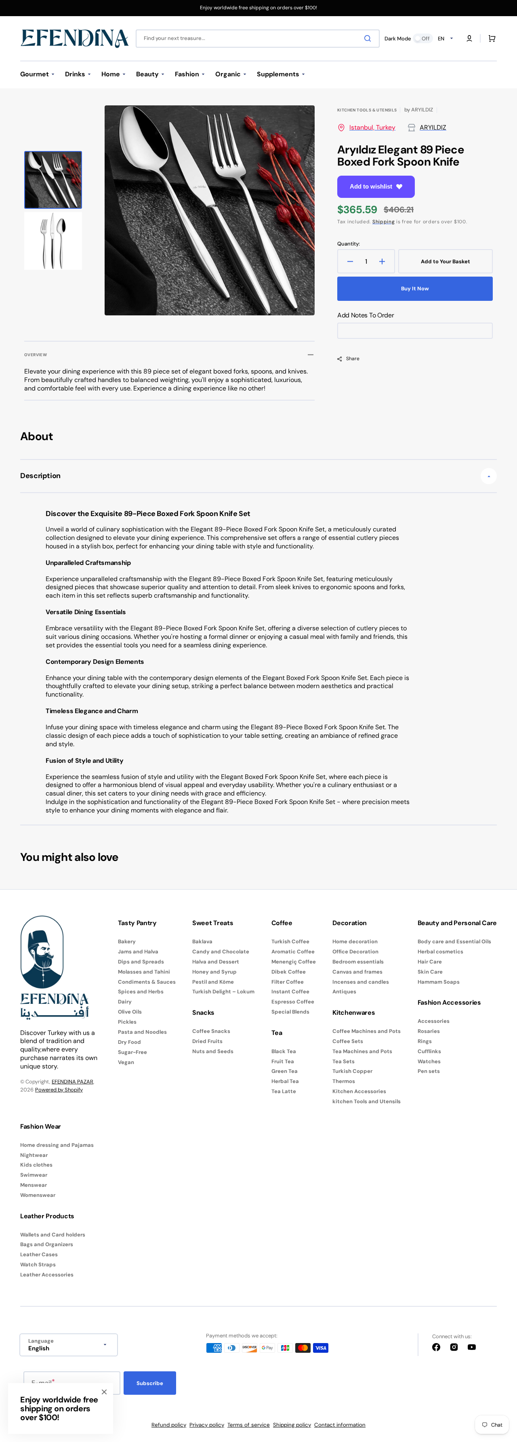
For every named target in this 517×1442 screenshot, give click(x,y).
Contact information (340, 1424)
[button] (469, 38)
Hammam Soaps (439, 981)
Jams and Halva (138, 951)
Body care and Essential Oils (454, 941)
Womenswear (37, 1195)
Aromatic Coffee (293, 951)
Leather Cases (39, 1254)
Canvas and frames (357, 971)
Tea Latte (283, 1091)
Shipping (383, 221)
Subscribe (150, 1383)
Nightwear (34, 1155)
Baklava (202, 941)
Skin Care (430, 971)
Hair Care (430, 961)
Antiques (344, 991)
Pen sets (429, 1071)
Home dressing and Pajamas (57, 1145)
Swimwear (33, 1174)
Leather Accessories (47, 1274)
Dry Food (129, 1042)
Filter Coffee (287, 981)
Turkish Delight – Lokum (223, 991)
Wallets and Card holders (52, 1235)
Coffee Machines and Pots (366, 1031)
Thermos (343, 1081)
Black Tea (283, 1051)
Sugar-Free (132, 1052)
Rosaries (429, 1031)
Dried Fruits (207, 1041)
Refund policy (168, 1424)
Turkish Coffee (290, 941)
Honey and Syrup (214, 971)
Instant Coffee (290, 991)
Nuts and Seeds (212, 1051)
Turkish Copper (352, 1071)
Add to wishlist (371, 186)
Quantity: (348, 244)
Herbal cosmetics (440, 951)
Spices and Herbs (141, 991)
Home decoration (355, 941)
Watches (429, 1061)
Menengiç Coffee (293, 961)
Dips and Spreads (141, 961)
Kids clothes (36, 1164)
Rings (425, 1041)
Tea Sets (343, 1061)
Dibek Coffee (288, 971)
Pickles (127, 1021)
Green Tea (284, 1071)
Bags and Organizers (46, 1244)
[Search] (369, 38)
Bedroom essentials (358, 961)
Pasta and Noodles (142, 1032)
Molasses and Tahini (144, 971)
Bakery (127, 941)
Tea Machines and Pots (362, 1051)
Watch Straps (38, 1264)
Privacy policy (206, 1424)
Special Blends (290, 1011)
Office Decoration (355, 951)
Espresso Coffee (292, 1001)
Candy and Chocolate (220, 951)
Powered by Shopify (59, 1089)
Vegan (126, 1062)
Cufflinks (429, 1051)
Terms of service (248, 1424)
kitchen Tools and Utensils (366, 1101)
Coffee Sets (347, 1041)
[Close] (104, 1392)
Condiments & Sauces (147, 981)
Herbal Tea (285, 1081)
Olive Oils (130, 1011)
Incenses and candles (360, 981)
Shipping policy (292, 1424)
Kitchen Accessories (359, 1091)
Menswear (33, 1185)
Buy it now (415, 288)
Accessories (434, 1021)
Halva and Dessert (215, 961)
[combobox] (258, 38)
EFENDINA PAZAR (72, 1081)
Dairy (125, 1001)
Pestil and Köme (213, 981)
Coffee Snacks (211, 1031)
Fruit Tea (282, 1061)
